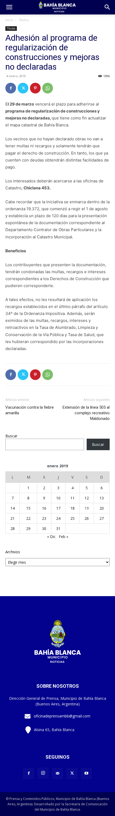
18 (72, 508)
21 (12, 518)
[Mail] (57, 773)
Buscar (11, 435)
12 (87, 498)
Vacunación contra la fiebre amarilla (29, 410)
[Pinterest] (35, 88)
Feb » (63, 536)
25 (72, 518)
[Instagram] (43, 773)
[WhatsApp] (47, 88)
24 (58, 518)
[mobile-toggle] (9, 7)
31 (58, 528)
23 (44, 518)
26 (87, 518)
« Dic (51, 536)
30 (44, 528)
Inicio (9, 20)
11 (72, 498)
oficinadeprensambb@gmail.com (62, 716)
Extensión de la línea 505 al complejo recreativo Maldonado (86, 413)
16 (44, 508)
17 (58, 508)
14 (12, 508)
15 (28, 508)
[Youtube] (86, 773)
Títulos (23, 20)
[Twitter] (23, 88)
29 (28, 528)
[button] (107, 7)
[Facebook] (10, 88)
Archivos (12, 551)
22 (28, 518)
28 (12, 528)
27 (101, 518)
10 (58, 498)
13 (101, 498)
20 (101, 508)
